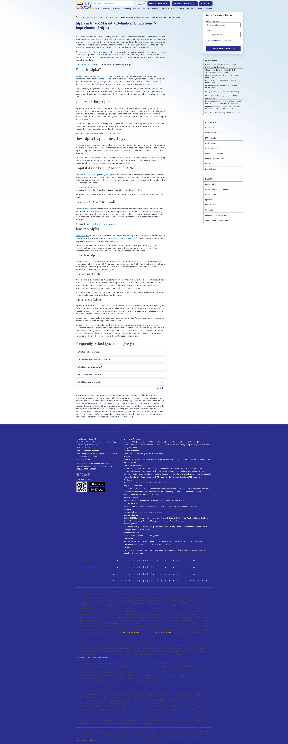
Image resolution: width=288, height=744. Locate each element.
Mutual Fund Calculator (165, 471)
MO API (154, 483)
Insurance (133, 448)
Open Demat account (85, 64)
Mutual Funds (143, 442)
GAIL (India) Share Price (196, 489)
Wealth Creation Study (161, 544)
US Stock (196, 518)
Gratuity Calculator (160, 474)
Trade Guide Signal (143, 483)
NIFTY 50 (127, 459)
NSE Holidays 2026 (131, 527)
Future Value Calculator (142, 474)
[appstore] (97, 484)
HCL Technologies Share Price (172, 492)
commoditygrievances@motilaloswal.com (92, 657)
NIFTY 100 (203, 459)
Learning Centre (145, 500)
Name (208, 30)
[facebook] (77, 475)
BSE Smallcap (156, 459)
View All (160, 388)
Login (140, 4)
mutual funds (107, 52)
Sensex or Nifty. (105, 79)
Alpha (78, 76)
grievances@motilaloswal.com (131, 632)
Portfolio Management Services (151, 445)
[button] (95, 3)
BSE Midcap (167, 459)
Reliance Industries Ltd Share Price (137, 494)
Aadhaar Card (142, 535)
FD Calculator (141, 468)
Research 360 (129, 483)
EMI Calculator (181, 471)
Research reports (130, 500)
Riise (160, 483)
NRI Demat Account (157, 442)
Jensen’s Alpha (82, 235)
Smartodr (168, 550)
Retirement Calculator (195, 468)
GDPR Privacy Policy (145, 550)
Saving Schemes (155, 535)
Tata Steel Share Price (151, 489)
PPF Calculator (175, 474)
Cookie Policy (192, 541)
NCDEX (138, 541)
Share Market (129, 453)
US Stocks (193, 442)
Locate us (143, 512)
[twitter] (81, 475)
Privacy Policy (196, 550)
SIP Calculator (129, 468)
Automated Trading (177, 521)
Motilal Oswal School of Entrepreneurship (169, 500)
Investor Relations (169, 541)
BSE (125, 541)
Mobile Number (212, 21)
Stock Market (140, 518)
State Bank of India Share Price (173, 489)
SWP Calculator (194, 471)
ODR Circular (185, 550)
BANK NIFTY (146, 459)
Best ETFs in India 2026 (141, 530)
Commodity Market (143, 453)
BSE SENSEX (136, 459)
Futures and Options (160, 453)
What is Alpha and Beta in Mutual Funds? (102, 133)
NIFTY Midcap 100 (192, 459)
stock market (150, 42)
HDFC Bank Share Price (132, 489)
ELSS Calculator (188, 474)
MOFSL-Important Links (152, 541)
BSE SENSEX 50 (133, 462)
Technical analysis (84, 208)
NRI (130, 521)
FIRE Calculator (195, 477)
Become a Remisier (190, 506)
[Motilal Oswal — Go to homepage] (83, 5)
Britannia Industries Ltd (195, 492)
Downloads (159, 550)
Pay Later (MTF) (182, 445)
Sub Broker (205, 518)
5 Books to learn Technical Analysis (101, 224)
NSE (129, 541)
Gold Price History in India (164, 527)
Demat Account (153, 518)
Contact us (128, 512)
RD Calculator (153, 468)
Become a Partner (157, 4)
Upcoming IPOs (130, 442)
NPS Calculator (162, 477)
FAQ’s (136, 512)
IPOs (178, 518)
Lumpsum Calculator (132, 471)
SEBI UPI (204, 4)
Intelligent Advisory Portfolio (177, 442)
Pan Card (131, 535)
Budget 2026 (129, 518)
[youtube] (85, 475)
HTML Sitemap (137, 553)
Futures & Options (168, 518)
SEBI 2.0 (176, 550)
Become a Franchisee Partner (151, 506)
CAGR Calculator (148, 471)
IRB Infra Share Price (152, 492)
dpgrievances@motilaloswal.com (162, 632)
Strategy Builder (169, 483)
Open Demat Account (182, 4)
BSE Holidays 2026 (146, 527)
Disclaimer (181, 541)
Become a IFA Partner (172, 506)
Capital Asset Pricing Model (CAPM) (95, 174)
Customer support (156, 512)
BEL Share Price (157, 494)
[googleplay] (97, 489)
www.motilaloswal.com (85, 740)
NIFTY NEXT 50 (178, 459)
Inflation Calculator (147, 477)
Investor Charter (130, 550)
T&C (232, 40)
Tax (125, 535)
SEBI (133, 541)
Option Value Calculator (178, 477)
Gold (125, 521)
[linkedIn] (89, 475)
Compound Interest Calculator (172, 468)
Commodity (137, 521)
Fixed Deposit (170, 445)
